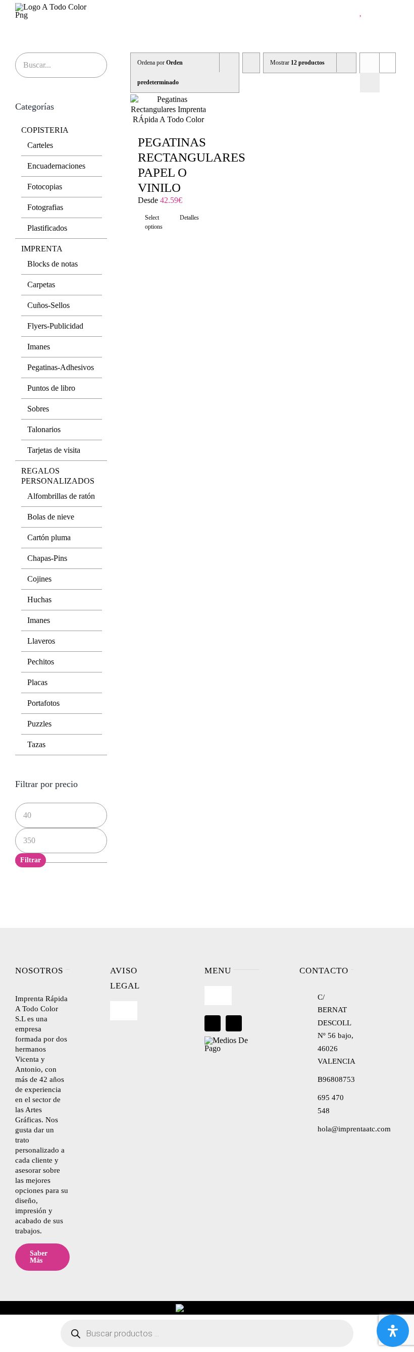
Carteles (40, 145)
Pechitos (40, 661)
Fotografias (45, 207)
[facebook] (212, 1023)
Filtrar (30, 860)
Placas (37, 682)
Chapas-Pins (47, 558)
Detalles (189, 217)
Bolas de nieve (50, 516)
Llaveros (41, 641)
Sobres (38, 408)
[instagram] (234, 1023)
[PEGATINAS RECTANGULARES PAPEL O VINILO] (168, 109)
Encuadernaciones (56, 166)
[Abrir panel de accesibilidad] (393, 1331)
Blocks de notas (52, 263)
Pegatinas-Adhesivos (60, 367)
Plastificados (47, 228)
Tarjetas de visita (53, 450)
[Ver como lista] (370, 82)
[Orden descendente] (251, 63)
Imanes (38, 346)
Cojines (39, 579)
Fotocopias (44, 186)
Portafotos (43, 703)
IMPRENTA (42, 248)
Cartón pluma (49, 537)
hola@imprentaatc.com (354, 1129)
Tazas (36, 744)
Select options (154, 222)
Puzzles (39, 723)
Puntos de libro (51, 388)
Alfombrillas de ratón (61, 496)
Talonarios (44, 429)
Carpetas (41, 284)
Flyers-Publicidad (55, 326)
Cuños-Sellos (48, 305)
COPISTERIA (45, 130)
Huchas (39, 599)
